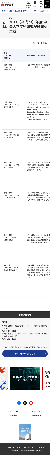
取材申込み (40, 447)
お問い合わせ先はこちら (25, 353)
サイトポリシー (28, 447)
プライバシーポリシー (13, 447)
